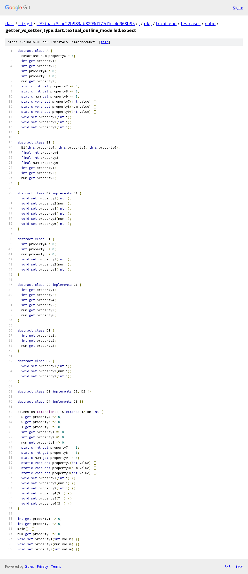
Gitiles (29, 566)
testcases (191, 23)
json (239, 566)
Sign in (238, 7)
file (104, 42)
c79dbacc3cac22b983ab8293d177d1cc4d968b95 (86, 23)
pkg (148, 23)
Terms (56, 566)
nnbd (210, 23)
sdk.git (25, 23)
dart (9, 23)
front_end (166, 23)
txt (228, 566)
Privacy (42, 566)
